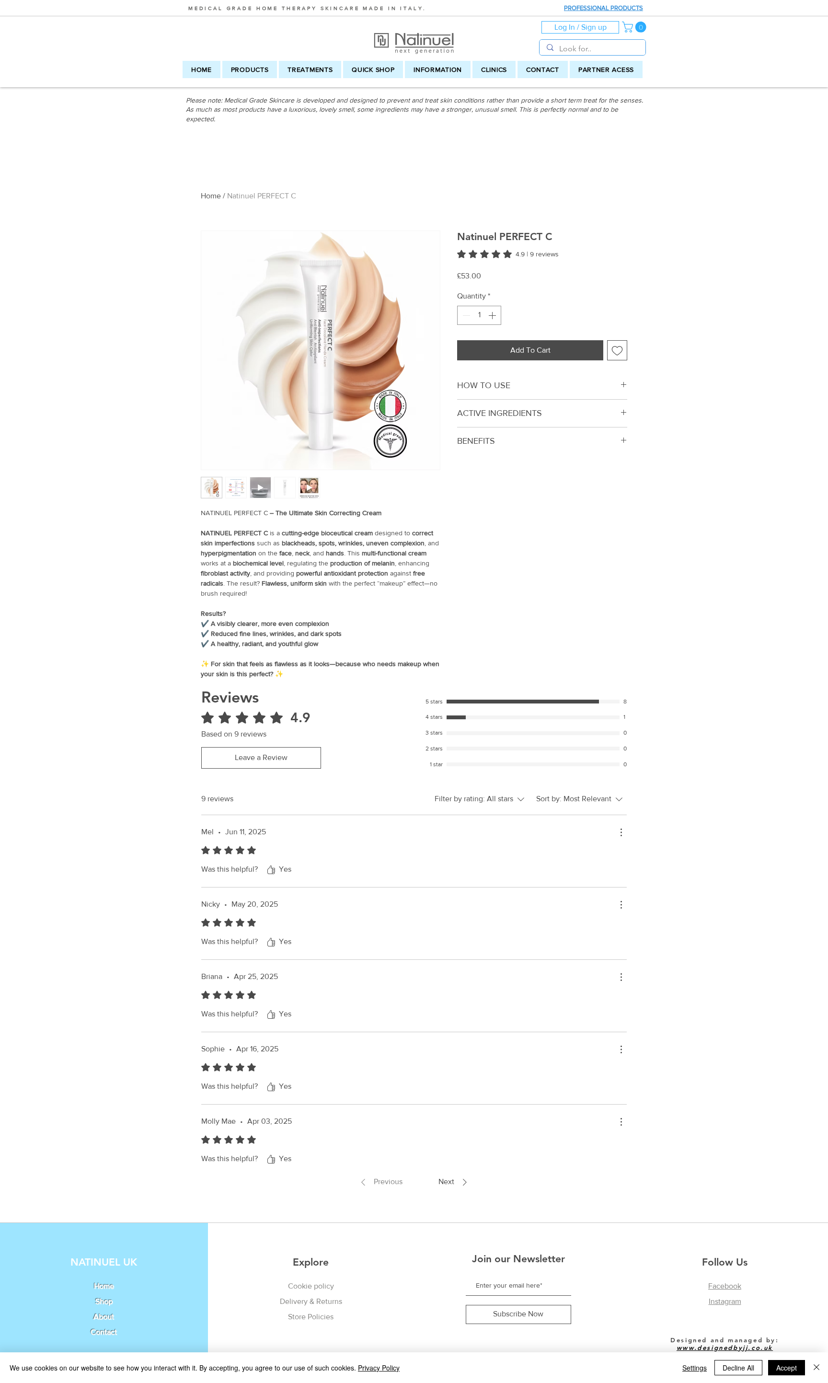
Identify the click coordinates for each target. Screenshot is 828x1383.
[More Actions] (621, 832)
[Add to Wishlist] (617, 350)
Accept (786, 1367)
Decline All (738, 1367)
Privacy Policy (379, 1367)
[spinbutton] (479, 315)
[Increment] (493, 315)
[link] (508, 254)
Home (211, 196)
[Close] (816, 1367)
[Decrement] (465, 315)
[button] (635, 27)
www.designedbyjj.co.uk (725, 1347)
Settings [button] (694, 1367)
